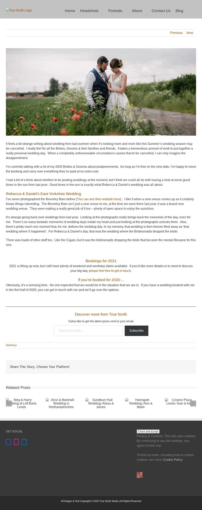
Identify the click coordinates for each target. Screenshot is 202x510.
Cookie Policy (172, 459)
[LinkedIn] (24, 442)
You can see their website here (98, 199)
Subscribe (136, 330)
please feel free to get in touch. (110, 270)
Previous (176, 32)
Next (189, 32)
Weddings (11, 345)
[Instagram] (16, 442)
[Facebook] (8, 442)
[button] (189, 10)
